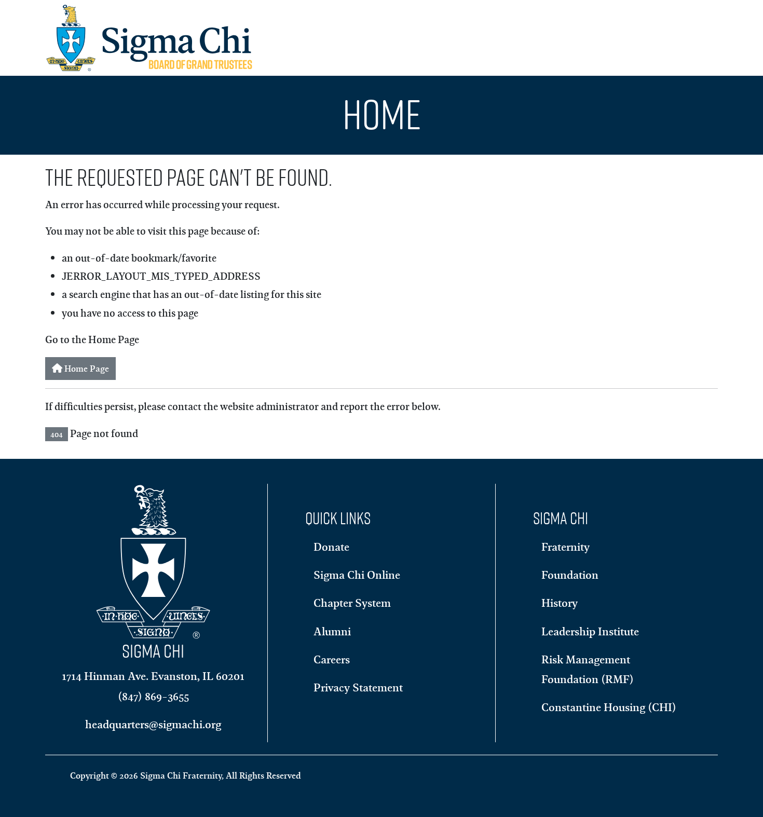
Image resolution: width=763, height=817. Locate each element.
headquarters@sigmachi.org (153, 724)
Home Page (85, 368)
